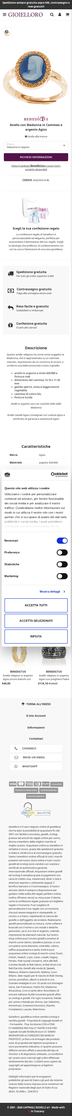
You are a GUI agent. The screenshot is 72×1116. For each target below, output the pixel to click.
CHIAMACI (28, 748)
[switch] (62, 552)
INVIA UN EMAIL (33, 757)
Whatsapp (29, 766)
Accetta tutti (36, 605)
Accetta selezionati (36, 620)
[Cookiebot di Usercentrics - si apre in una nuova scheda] (51, 474)
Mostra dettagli (50, 591)
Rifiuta (36, 636)
